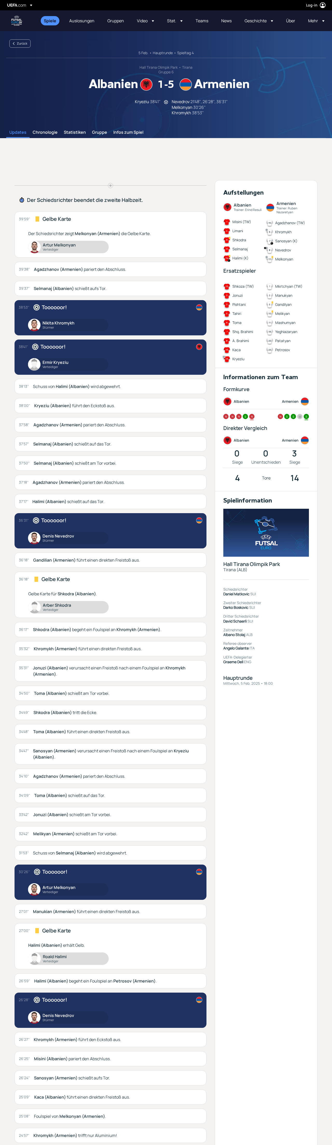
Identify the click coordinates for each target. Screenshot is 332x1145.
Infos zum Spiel (128, 132)
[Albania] (199, 347)
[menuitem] (50, 21)
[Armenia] (199, 307)
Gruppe (99, 132)
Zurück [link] (22, 43)
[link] (50, 21)
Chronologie (45, 132)
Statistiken (75, 132)
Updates (17, 132)
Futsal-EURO (17, 21)
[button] (145, 21)
